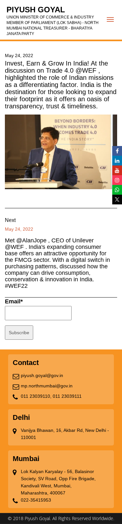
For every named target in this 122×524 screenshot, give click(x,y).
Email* (14, 301)
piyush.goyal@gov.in (42, 375)
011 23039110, (36, 396)
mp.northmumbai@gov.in (47, 385)
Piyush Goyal (53, 20)
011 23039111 (67, 396)
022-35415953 (36, 500)
